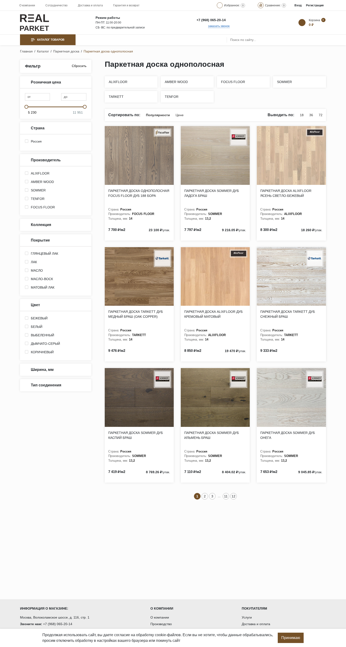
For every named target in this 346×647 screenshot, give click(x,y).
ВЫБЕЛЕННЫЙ (42, 335)
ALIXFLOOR (40, 173)
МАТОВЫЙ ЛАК (42, 287)
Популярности (158, 115)
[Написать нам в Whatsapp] (232, 20)
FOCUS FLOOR (43, 207)
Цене (180, 115)
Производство (161, 624)
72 (320, 115)
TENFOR (37, 199)
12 (233, 496)
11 (226, 496)
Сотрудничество (56, 5)
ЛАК (34, 262)
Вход (298, 5)
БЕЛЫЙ (36, 327)
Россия (36, 141)
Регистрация (315, 5)
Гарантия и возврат (126, 5)
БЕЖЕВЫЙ (39, 318)
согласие (122, 635)
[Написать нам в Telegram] (242, 20)
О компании (27, 5)
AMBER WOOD (42, 182)
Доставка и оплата (90, 5)
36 (311, 115)
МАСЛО (37, 270)
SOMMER (38, 190)
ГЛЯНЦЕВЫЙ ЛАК (44, 253)
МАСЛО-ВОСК (42, 279)
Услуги (247, 617)
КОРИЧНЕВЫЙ (42, 352)
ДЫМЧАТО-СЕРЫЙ (45, 343)
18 (302, 115)
